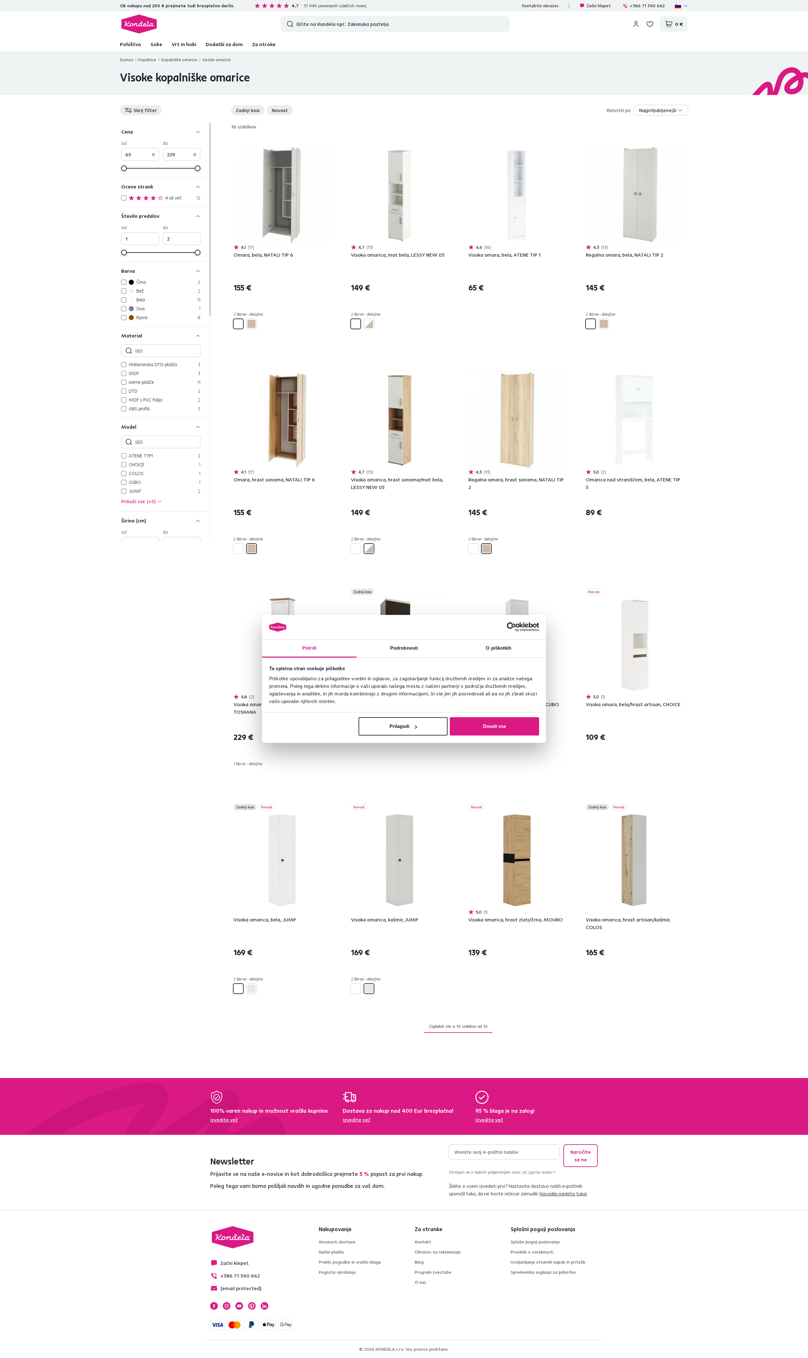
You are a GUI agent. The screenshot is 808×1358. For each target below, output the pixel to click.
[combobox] (661, 110)
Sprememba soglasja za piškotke (543, 1272)
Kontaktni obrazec (540, 5)
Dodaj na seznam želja (327, 143)
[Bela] (238, 324)
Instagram (226, 1306)
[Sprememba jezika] (681, 5)
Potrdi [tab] (309, 648)
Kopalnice (147, 59)
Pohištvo (130, 44)
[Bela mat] (356, 324)
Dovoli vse (494, 726)
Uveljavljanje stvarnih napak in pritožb (548, 1262)
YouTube (239, 1306)
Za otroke (264, 44)
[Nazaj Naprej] (282, 195)
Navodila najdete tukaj (563, 1193)
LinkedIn (264, 1306)
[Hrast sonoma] (252, 324)
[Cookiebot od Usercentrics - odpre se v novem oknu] (511, 627)
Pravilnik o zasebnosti (532, 1252)
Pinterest (252, 1306)
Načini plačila (331, 1252)
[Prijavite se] (636, 24)
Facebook (214, 1306)
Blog (419, 1262)
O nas (420, 1282)
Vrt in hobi (184, 44)
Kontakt (423, 1242)
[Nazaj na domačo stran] (139, 24)
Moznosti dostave (337, 1242)
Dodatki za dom (224, 44)
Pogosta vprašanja (337, 1272)
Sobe (156, 44)
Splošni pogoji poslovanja (535, 1242)
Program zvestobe (433, 1272)
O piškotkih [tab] (498, 648)
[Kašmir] (252, 989)
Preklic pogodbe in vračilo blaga (350, 1262)
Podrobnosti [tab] (404, 648)
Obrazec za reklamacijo (438, 1252)
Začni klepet (598, 5)
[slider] (124, 168)
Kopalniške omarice (179, 59)
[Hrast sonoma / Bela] (369, 324)
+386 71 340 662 (647, 5)
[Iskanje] (288, 24)
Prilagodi (399, 726)
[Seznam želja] (650, 24)
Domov (126, 59)
